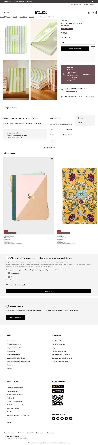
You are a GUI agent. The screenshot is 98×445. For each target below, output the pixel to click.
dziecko (6, 12)
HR (12, 438)
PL (16, 438)
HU (14, 438)
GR (10, 438)
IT (15, 438)
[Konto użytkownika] (89, 12)
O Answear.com (12, 341)
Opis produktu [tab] (11, 108)
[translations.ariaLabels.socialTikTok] (66, 418)
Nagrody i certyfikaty (13, 348)
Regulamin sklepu (57, 341)
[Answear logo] (41, 12)
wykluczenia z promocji (46, 266)
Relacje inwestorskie (13, 355)
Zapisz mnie (48, 291)
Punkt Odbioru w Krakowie (15, 405)
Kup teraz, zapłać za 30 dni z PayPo (18, 415)
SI (19, 438)
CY (7, 438)
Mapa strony (50, 433)
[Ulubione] (92, 12)
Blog (53, 348)
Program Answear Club (59, 351)
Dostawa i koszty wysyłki (15, 387)
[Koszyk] (96, 12)
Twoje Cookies (40, 433)
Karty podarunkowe (13, 408)
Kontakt (9, 422)
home (5, 17)
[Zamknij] (92, 1)
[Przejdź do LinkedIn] (70, 418)
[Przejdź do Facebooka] (53, 418)
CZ (9, 438)
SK (20, 438)
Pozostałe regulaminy (58, 344)
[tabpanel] (49, 130)
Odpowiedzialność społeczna (16, 358)
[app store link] (58, 391)
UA (22, 438)
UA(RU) (25, 438)
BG (6, 438)
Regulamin (21, 433)
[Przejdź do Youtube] (62, 418)
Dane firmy (30, 433)
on (9, 8)
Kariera (9, 368)
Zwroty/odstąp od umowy (15, 394)
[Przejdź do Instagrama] (57, 418)
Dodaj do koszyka (75, 48)
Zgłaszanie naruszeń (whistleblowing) (18, 361)
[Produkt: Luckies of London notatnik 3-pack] (28, 196)
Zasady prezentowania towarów (62, 358)
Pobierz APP (87, 75)
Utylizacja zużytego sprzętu (60, 361)
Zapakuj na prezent (13, 412)
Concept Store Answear (14, 401)
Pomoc (9, 419)
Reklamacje (10, 398)
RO (18, 438)
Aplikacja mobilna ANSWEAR (61, 355)
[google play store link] (58, 386)
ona (4, 8)
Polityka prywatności (9, 433)
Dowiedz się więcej (15, 317)
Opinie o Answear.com (14, 344)
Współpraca (11, 351)
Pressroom (10, 365)
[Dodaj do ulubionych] (93, 48)
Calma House (65, 20)
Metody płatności (12, 391)
